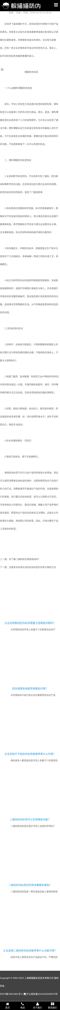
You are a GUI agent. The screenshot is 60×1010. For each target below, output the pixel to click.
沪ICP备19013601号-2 (11, 994)
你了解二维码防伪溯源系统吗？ (24, 559)
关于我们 (37, 1007)
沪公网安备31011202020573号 (42, 994)
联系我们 (52, 1007)
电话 (22, 1007)
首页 (7, 1007)
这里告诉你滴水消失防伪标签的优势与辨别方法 (32, 567)
